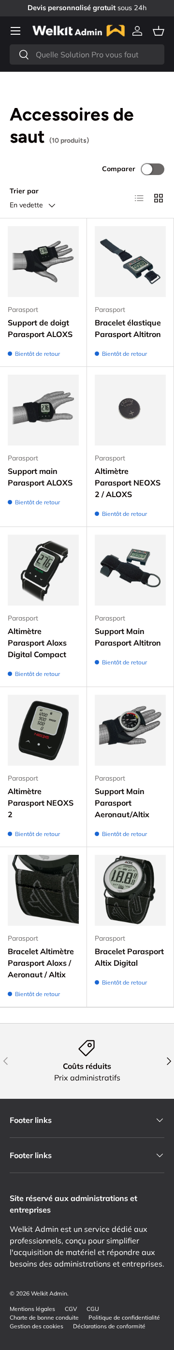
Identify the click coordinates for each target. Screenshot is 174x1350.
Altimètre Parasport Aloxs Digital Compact (37, 642)
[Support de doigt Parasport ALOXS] (43, 261)
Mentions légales (32, 1308)
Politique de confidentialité (124, 1317)
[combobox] (87, 54)
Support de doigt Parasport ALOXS (40, 328)
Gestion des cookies (36, 1326)
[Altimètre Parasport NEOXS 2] (43, 730)
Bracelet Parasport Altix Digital (129, 957)
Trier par (24, 191)
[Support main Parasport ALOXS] (43, 410)
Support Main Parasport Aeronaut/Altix (122, 802)
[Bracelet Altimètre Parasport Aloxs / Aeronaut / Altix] (43, 890)
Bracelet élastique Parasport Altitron (128, 328)
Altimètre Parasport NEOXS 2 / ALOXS (127, 482)
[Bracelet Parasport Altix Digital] (130, 890)
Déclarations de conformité (109, 1326)
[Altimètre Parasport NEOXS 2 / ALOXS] (130, 410)
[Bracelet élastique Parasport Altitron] (130, 261)
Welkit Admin (49, 1293)
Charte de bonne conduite (44, 1317)
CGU (93, 1308)
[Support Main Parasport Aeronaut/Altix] (130, 730)
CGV (71, 1308)
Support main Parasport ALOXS (40, 476)
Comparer (118, 168)
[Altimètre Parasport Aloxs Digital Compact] (43, 570)
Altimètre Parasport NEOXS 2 (40, 802)
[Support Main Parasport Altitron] (130, 570)
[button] (158, 30)
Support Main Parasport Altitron (128, 637)
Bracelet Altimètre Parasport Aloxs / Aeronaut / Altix (41, 962)
